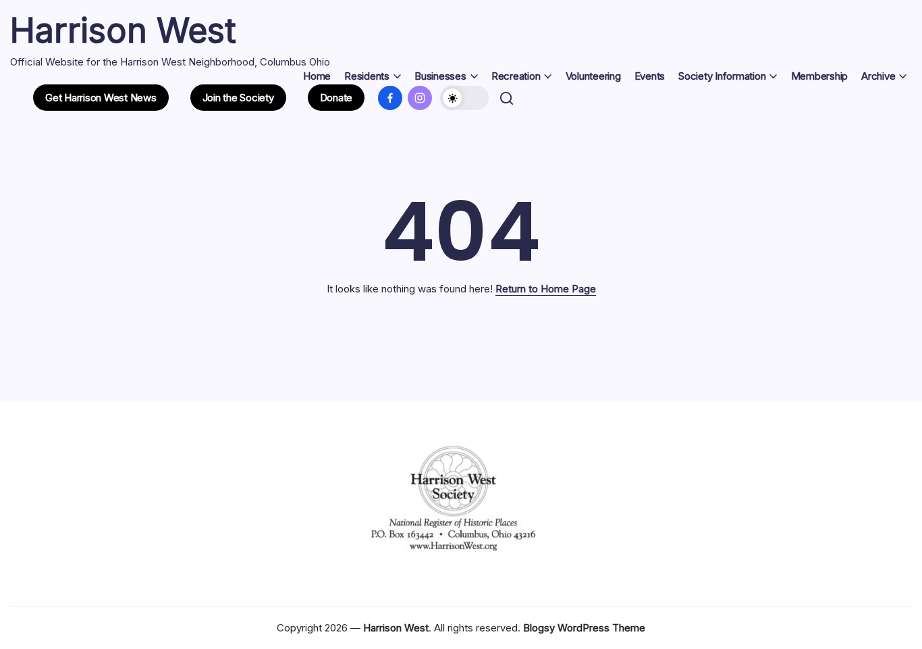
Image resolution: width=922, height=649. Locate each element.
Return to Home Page (545, 288)
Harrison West (123, 30)
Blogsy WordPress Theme (584, 627)
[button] (101, 97)
